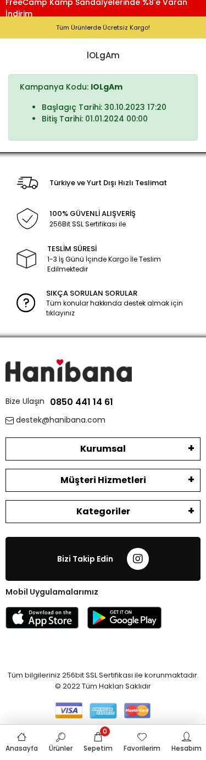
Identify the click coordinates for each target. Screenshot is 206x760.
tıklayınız (60, 313)
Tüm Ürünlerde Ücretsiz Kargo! (103, 27)
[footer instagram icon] (138, 559)
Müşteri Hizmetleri (103, 480)
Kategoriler (103, 511)
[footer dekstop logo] (68, 370)
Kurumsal (103, 448)
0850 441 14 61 (81, 402)
